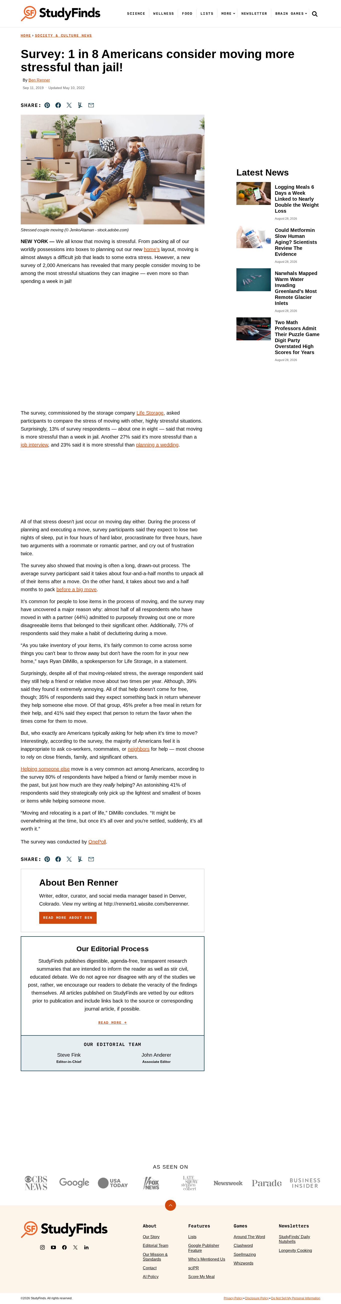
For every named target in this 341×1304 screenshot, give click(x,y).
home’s (152, 249)
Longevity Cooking (295, 1250)
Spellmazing (245, 1254)
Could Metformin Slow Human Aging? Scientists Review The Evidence (296, 242)
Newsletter (254, 13)
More (226, 13)
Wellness (163, 13)
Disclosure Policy (257, 1298)
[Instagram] (42, 1247)
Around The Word (249, 1237)
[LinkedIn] (86, 1247)
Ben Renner (39, 80)
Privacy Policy (233, 1298)
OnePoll (97, 841)
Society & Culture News (63, 35)
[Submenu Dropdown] (234, 13)
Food (187, 13)
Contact (150, 1268)
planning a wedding (157, 445)
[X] (75, 1247)
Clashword (243, 1245)
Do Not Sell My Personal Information (295, 1298)
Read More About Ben (68, 918)
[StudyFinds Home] (61, 13)
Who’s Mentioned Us (206, 1259)
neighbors (139, 749)
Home (26, 35)
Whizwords (243, 1263)
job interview (34, 445)
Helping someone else (45, 769)
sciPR (193, 1268)
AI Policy (151, 1277)
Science (136, 13)
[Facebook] (64, 1247)
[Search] (314, 13)
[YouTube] (53, 1247)
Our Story (151, 1237)
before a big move (76, 589)
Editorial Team (155, 1245)
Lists (206, 13)
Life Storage (150, 413)
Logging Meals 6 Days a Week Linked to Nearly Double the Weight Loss (297, 199)
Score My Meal (201, 1277)
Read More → (112, 1023)
